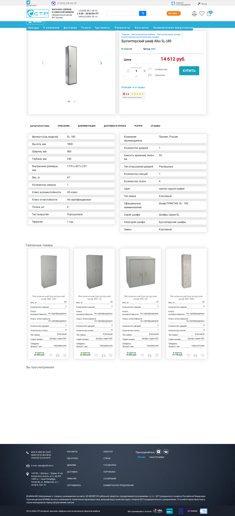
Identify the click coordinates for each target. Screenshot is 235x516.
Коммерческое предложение (173, 27)
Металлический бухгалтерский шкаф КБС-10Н (48, 297)
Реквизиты (122, 27)
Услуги (86, 27)
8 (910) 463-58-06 (43, 455)
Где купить (102, 27)
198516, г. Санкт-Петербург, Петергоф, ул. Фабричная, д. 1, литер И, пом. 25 (45, 482)
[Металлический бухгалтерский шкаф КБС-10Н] (49, 272)
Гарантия (71, 479)
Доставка (70, 27)
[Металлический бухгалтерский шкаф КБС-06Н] (186, 272)
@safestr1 (31, 5)
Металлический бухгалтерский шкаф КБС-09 (140, 297)
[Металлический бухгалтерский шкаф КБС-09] (140, 272)
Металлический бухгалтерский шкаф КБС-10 (94, 297)
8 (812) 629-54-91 (43, 458)
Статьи (106, 458)
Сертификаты (74, 485)
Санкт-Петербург (156, 457)
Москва (172, 13)
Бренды (33, 27)
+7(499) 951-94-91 (88, 10)
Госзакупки (109, 465)
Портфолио (109, 472)
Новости (108, 452)
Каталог (37, 21)
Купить (189, 71)
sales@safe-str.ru (45, 466)
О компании (51, 27)
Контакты (142, 27)
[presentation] (42, 62)
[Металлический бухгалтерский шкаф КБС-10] (94, 272)
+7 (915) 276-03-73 (66, 3)
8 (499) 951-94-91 (43, 452)
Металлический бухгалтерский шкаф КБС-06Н (186, 297)
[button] (69, 101)
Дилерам (71, 465)
